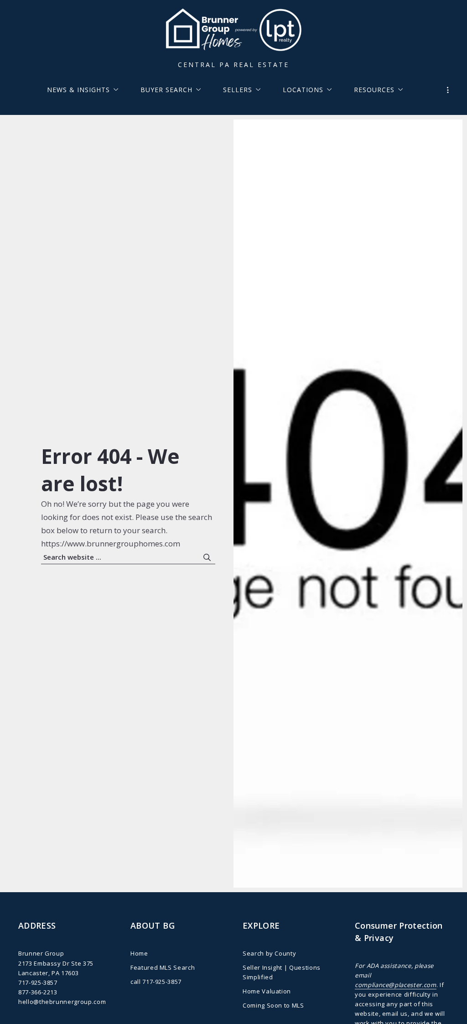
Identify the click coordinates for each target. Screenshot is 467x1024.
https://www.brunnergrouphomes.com (110, 543)
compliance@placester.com (395, 985)
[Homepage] (233, 31)
